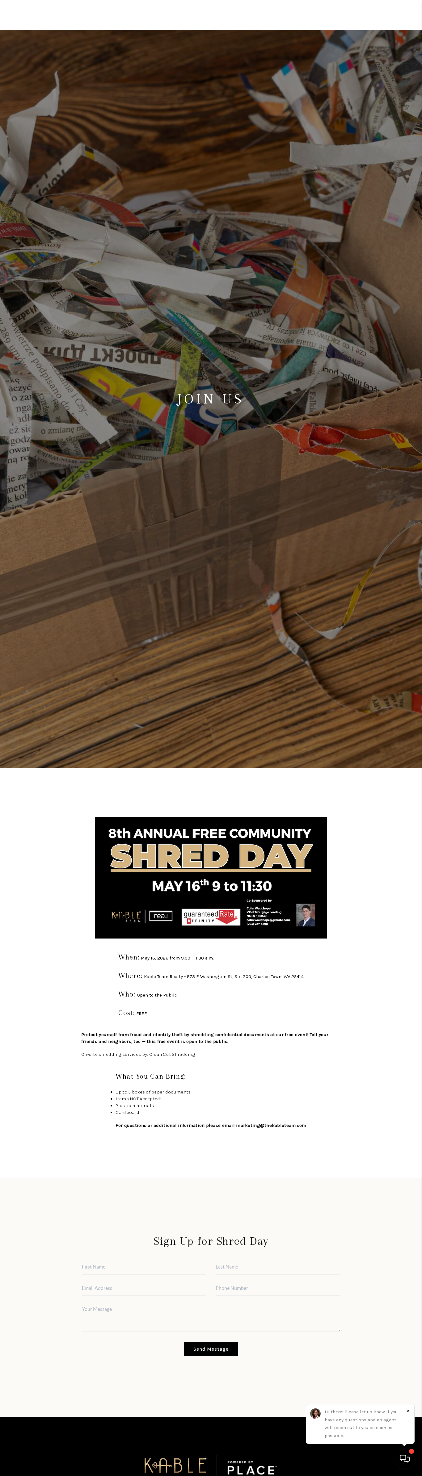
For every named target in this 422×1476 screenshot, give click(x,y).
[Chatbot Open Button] (405, 1459)
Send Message (211, 1349)
